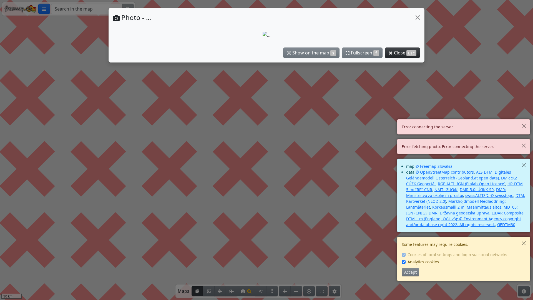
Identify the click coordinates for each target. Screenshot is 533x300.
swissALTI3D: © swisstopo (489, 195)
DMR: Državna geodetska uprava (459, 213)
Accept (410, 272)
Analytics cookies (423, 261)
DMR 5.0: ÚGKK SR (477, 189)
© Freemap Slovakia (434, 166)
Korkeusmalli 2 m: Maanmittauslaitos (466, 207)
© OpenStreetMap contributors (445, 172)
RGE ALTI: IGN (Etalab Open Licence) (471, 183)
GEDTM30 (506, 224)
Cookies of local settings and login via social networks (457, 254)
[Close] (524, 126)
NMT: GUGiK (445, 189)
